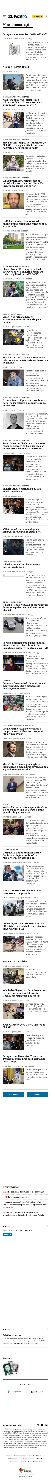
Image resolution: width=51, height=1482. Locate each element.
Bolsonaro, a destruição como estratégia (26, 1192)
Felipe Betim (7, 653)
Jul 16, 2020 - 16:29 (28, 774)
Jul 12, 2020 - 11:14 (23, 817)
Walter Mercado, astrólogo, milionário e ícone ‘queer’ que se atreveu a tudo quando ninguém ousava (25, 810)
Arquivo (6, 1358)
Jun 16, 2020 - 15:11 (21, 1000)
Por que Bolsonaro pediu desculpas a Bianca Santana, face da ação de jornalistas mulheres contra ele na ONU (25, 645)
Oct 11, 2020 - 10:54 (19, 231)
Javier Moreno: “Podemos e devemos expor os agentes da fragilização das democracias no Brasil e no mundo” (24, 446)
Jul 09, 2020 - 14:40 (30, 898)
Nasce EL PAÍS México (15, 962)
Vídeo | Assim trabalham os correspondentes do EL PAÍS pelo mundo (22, 320)
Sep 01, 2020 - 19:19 (24, 615)
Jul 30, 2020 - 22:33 (31, 653)
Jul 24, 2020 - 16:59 (22, 693)
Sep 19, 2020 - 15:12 (16, 496)
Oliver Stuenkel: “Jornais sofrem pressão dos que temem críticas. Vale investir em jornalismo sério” (24, 183)
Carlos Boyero (8, 536)
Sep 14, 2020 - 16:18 (23, 536)
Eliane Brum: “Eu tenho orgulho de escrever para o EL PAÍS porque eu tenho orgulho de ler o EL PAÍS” (23, 272)
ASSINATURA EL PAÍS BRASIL (12, 314)
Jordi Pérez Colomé (10, 1066)
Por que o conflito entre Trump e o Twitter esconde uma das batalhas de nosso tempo (24, 1059)
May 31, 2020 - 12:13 (26, 1066)
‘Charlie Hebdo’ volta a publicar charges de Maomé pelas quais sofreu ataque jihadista (25, 607)
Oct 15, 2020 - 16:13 (16, 152)
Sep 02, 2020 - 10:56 (24, 572)
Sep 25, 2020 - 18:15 (21, 327)
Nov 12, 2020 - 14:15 (23, 39)
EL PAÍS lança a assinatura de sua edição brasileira (22, 490)
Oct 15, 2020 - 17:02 (16, 110)
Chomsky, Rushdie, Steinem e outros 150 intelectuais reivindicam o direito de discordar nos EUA (25, 926)
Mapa (25, 1459)
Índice (30, 1462)
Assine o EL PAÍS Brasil (16, 67)
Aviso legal (30, 1456)
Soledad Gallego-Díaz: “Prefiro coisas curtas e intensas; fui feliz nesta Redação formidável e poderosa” (24, 993)
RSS (26, 1462)
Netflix (5, 804)
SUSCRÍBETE (38, 16)
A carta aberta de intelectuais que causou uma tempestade (22, 892)
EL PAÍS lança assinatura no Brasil (16, 97)
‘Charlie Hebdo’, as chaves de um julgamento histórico (21, 566)
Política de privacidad (15, 1459)
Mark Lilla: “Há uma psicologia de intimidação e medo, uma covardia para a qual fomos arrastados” (25, 767)
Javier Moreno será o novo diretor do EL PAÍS (24, 1026)
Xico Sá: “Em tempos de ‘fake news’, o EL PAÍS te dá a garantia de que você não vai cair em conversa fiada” (24, 145)
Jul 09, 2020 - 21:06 (31, 862)
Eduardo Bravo (8, 817)
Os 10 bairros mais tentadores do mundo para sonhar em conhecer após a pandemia (25, 224)
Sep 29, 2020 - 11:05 (24, 279)
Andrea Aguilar (8, 774)
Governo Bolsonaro (10, 850)
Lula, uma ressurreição (18, 1197)
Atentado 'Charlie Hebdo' (12, 562)
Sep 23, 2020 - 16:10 (16, 367)
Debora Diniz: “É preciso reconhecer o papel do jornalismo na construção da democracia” (25, 403)
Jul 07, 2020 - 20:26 (30, 933)
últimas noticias (11, 1187)
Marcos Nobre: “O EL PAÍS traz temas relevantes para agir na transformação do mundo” (25, 360)
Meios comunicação (17, 25)
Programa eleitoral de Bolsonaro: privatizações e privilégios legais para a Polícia (23, 1213)
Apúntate (7, 1235)
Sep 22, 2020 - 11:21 (16, 410)
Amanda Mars (8, 898)
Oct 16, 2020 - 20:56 (12, 71)
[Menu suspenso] (5, 16)
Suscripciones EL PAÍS (35, 1459)
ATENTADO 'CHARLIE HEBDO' (12, 602)
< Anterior (13, 1095)
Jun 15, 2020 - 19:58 (21, 1032)
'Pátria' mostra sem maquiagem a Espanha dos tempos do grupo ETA (22, 530)
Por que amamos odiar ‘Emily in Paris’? (25, 34)
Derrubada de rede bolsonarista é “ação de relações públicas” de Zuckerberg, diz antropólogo (22, 855)
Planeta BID (7, 680)
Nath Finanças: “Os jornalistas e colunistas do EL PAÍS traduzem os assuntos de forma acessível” (22, 102)
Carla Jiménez (8, 453)
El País (5, 110)
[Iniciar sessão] (46, 16)
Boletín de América (12, 1335)
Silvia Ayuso (7, 572)
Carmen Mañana (8, 39)
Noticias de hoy (38, 1462)
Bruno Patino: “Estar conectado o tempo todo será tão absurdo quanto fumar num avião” (23, 731)
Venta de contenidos (19, 1456)
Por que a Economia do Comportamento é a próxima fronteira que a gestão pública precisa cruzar (25, 686)
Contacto (8, 1456)
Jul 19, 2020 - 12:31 (25, 739)
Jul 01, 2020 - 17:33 (21, 966)
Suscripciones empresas (16, 1462)
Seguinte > (38, 1095)
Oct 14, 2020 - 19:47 (16, 190)
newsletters (9, 1226)
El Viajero (6, 231)
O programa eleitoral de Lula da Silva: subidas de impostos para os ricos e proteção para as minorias (25, 1204)
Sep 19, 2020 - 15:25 (22, 453)
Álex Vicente (7, 739)
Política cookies (40, 1456)
